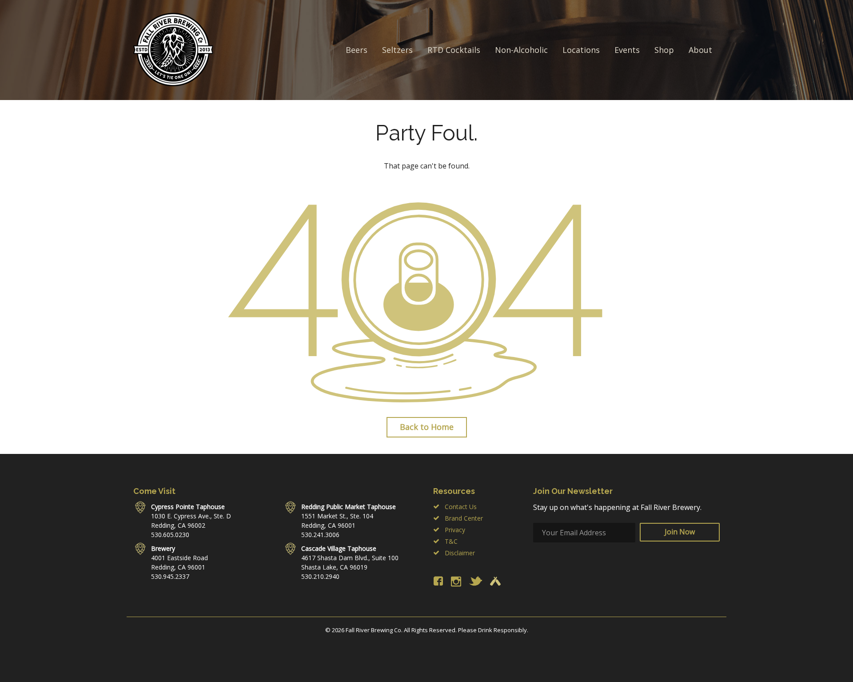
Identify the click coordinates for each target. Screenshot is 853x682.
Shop (664, 49)
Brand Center (464, 518)
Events (627, 49)
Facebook (438, 581)
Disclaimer (460, 553)
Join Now (680, 532)
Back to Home (427, 426)
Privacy (455, 530)
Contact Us (461, 506)
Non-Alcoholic (521, 49)
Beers (356, 49)
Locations (581, 49)
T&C (451, 541)
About (700, 49)
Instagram (456, 581)
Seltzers (397, 49)
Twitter (475, 581)
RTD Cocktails (453, 49)
